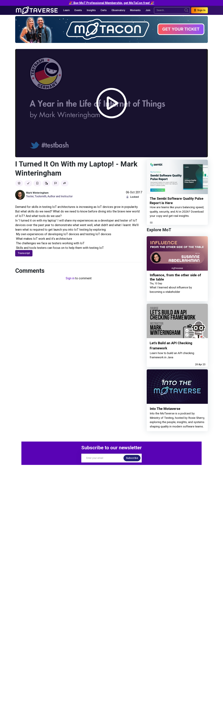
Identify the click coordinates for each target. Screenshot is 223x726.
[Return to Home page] (36, 10)
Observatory (118, 10)
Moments (135, 10)
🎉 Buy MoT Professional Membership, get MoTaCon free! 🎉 (111, 3)
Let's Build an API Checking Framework (171, 345)
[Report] (55, 183)
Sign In (201, 10)
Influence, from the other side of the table (175, 277)
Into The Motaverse (165, 409)
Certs (104, 10)
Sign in (70, 278)
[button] (65, 183)
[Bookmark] (37, 183)
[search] (186, 10)
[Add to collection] (46, 183)
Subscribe (132, 458)
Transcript (24, 253)
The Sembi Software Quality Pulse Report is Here (176, 201)
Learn (66, 10)
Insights (91, 10)
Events (78, 10)
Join (147, 10)
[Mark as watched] (28, 183)
